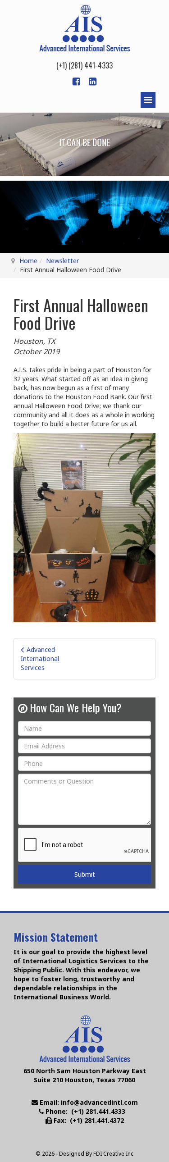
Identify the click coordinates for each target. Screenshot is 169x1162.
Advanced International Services (40, 658)
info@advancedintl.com (99, 1102)
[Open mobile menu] (148, 100)
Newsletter (62, 260)
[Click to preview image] (84, 527)
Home (28, 260)
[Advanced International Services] (84, 28)
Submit (84, 874)
